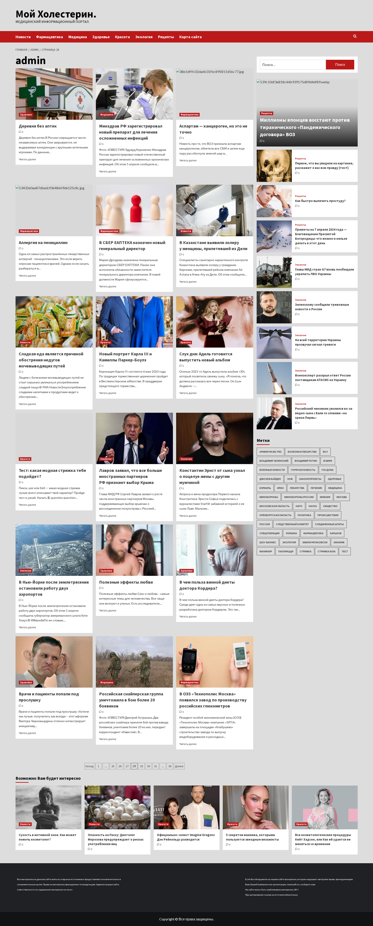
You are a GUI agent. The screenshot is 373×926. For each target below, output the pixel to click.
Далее (179, 766)
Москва (342, 497)
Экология (144, 36)
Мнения (325, 497)
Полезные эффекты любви (126, 582)
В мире (327, 460)
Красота (122, 36)
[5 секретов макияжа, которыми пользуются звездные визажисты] (256, 807)
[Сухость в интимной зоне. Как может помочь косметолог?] (48, 807)
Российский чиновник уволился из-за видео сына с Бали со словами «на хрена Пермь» (323, 413)
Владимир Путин (306, 460)
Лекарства (297, 488)
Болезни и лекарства (302, 451)
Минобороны (268, 497)
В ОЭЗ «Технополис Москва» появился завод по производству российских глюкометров (213, 700)
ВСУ (325, 451)
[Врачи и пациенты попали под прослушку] (54, 662)
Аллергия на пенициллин (43, 242)
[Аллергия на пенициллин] (54, 210)
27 (127, 766)
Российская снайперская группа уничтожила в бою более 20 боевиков (131, 700)
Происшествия (328, 515)
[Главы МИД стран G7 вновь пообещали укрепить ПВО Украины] (274, 272)
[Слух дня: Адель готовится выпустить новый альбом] (214, 322)
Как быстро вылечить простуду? (320, 201)
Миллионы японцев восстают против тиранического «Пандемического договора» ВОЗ (305, 127)
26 (120, 766)
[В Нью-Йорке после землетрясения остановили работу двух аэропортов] (54, 550)
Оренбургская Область (275, 515)
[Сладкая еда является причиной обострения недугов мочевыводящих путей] (54, 322)
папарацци (285, 551)
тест (345, 551)
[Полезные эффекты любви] (134, 550)
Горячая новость (303, 469)
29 (141, 766)
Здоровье (101, 36)
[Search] (355, 36)
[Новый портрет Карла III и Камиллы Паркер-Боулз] (134, 322)
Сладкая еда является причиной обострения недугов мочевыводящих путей (51, 360)
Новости (23, 36)
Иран (280, 488)
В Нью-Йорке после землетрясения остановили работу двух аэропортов (54, 588)
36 (169, 766)
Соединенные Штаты (329, 524)
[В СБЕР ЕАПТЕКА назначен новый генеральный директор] (134, 210)
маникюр (265, 551)
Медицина (77, 36)
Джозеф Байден (270, 478)
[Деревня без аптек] (54, 94)
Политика (304, 515)
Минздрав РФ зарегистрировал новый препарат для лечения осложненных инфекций (130, 132)
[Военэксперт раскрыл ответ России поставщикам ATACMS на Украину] (274, 378)
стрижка (305, 551)
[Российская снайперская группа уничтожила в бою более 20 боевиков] (134, 662)
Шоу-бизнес (267, 542)
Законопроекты (310, 478)
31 (155, 766)
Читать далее (27, 159)
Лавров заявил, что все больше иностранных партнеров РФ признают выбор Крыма (130, 476)
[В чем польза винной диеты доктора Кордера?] (214, 550)
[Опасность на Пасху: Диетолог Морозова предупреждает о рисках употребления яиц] (117, 807)
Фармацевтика (49, 36)
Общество (330, 506)
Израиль (265, 488)
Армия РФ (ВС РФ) (270, 451)
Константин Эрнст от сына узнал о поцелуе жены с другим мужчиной (212, 476)
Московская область (274, 506)
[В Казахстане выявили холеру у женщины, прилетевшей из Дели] (214, 210)
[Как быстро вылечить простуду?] (274, 201)
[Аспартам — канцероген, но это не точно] (214, 94)
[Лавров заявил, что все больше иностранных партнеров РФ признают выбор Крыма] (134, 438)
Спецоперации (269, 533)
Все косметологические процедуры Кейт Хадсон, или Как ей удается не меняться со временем (323, 839)
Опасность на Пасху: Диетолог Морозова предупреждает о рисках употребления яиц (116, 839)
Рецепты (166, 36)
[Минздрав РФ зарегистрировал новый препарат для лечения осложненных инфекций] (134, 94)
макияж (339, 542)
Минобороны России (299, 497)
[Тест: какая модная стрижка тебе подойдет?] (54, 438)
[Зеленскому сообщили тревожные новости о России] (274, 307)
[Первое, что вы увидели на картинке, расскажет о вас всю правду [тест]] (274, 166)
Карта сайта (190, 36)
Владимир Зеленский (273, 460)
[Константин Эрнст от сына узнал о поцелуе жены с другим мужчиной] (214, 438)
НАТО (299, 506)
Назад (89, 766)
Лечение (316, 488)
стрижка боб (326, 551)
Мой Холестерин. (56, 13)
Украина (291, 533)
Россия (264, 524)
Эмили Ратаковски (314, 542)
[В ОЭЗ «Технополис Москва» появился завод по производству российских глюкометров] (214, 662)
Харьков (335, 533)
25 (112, 766)
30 (148, 766)
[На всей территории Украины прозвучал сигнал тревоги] (274, 343)
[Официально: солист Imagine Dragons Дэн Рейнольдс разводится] (187, 807)
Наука (313, 506)
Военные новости (272, 469)
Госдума (327, 469)
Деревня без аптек (38, 126)
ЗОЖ (290, 478)
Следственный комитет (292, 524)
